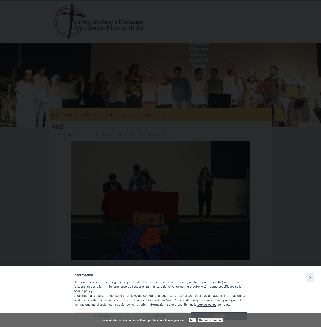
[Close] (310, 277)
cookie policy (206, 304)
